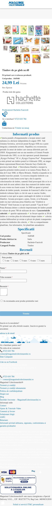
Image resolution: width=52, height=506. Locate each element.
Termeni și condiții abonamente (13, 388)
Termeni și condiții (7, 385)
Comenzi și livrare (7, 411)
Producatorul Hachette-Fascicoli (15, 110)
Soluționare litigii (7, 414)
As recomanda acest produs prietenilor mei (20, 301)
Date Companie (6, 357)
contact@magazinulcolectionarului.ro (15, 354)
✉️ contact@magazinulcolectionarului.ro (17, 379)
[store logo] (16, 3)
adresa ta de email (7, 333)
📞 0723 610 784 (7, 351)
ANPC (2, 417)
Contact (3, 406)
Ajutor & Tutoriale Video (10, 408)
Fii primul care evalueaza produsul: (16, 75)
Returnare (4, 420)
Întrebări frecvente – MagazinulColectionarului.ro (20, 400)
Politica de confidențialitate (11, 391)
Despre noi (4, 394)
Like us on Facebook (8, 362)
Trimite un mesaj (22, 128)
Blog (2, 397)
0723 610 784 (20, 119)
